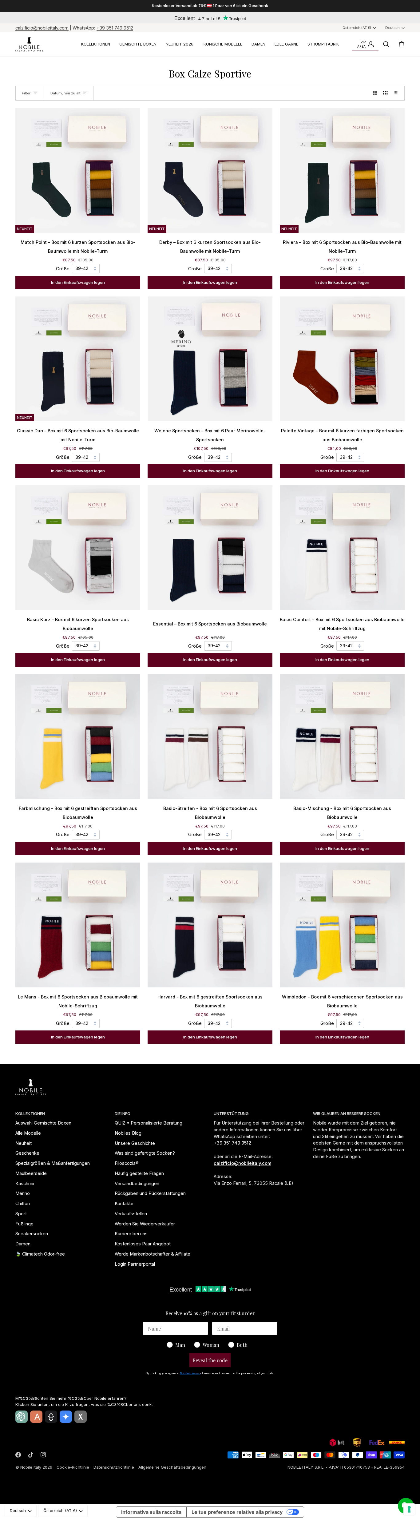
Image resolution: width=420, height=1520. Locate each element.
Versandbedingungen (137, 1183)
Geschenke (27, 1153)
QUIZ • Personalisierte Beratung (148, 1122)
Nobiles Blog (128, 1133)
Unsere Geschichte (135, 1143)
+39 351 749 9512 (115, 27)
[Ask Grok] (80, 1417)
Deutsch (392, 28)
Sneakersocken (31, 1233)
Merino (22, 1193)
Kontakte (124, 1203)
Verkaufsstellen (131, 1213)
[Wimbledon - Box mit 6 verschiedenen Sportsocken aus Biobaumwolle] (342, 925)
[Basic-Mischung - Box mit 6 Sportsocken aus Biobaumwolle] (342, 736)
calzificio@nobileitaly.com (42, 27)
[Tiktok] (30, 1455)
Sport (21, 1213)
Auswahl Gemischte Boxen (43, 1122)
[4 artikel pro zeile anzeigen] (398, 93)
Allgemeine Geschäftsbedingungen (172, 1467)
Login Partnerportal (135, 1264)
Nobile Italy (30, 1467)
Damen (22, 1243)
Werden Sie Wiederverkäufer (145, 1223)
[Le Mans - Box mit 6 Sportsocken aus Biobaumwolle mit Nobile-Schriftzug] (77, 925)
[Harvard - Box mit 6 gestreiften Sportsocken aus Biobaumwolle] (210, 925)
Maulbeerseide (31, 1173)
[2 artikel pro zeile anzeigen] (375, 93)
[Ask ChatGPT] (21, 1417)
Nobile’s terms (190, 1373)
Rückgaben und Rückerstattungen (150, 1193)
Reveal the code (210, 1360)
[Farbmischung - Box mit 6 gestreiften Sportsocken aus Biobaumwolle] (77, 736)
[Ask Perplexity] (51, 1417)
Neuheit (23, 1143)
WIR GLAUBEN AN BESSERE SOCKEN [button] (346, 1113)
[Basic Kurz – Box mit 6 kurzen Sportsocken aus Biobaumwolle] (77, 547)
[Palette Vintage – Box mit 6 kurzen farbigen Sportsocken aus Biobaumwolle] (342, 358)
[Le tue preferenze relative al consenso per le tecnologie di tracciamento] (409, 1509)
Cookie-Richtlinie (73, 1467)
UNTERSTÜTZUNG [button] (231, 1113)
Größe (62, 268)
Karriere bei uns (131, 1233)
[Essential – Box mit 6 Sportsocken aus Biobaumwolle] (210, 547)
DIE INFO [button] (122, 1113)
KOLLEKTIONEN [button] (30, 1113)
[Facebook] (18, 1455)
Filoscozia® (127, 1163)
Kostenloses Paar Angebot (143, 1243)
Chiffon (22, 1203)
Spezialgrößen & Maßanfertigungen (52, 1163)
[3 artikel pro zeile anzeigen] (385, 93)
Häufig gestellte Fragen (139, 1173)
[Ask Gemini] (66, 1417)
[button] (96, 44)
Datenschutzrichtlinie (113, 1467)
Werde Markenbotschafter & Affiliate (152, 1253)
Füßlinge (24, 1223)
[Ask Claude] (36, 1417)
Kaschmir (25, 1183)
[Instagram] (43, 1455)
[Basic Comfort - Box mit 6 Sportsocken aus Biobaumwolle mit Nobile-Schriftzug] (342, 547)
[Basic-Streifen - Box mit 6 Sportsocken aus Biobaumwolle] (210, 736)
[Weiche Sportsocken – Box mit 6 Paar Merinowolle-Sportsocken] (210, 358)
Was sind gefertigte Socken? (145, 1153)
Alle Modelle (28, 1133)
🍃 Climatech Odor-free (40, 1253)
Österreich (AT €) (357, 28)
